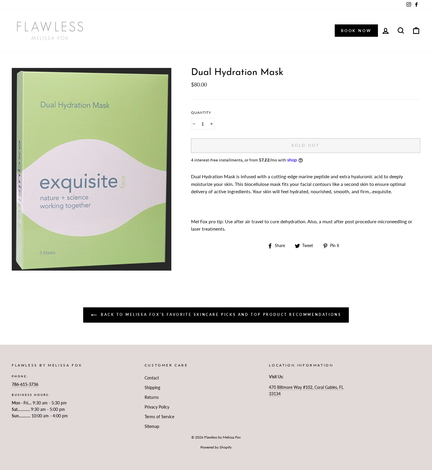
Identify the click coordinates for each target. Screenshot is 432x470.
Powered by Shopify (216, 447)
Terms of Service (159, 416)
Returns (152, 397)
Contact (152, 378)
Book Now (356, 30)
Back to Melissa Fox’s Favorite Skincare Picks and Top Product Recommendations (220, 314)
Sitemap (152, 426)
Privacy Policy (157, 407)
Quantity (201, 112)
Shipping (152, 387)
